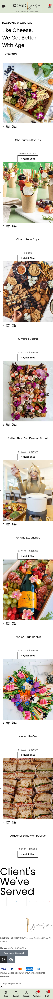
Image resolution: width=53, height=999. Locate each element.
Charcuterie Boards (28, 140)
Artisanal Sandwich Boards (28, 835)
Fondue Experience (28, 537)
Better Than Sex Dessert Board (28, 438)
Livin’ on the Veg (28, 736)
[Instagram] (3, 959)
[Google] (11, 959)
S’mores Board (28, 339)
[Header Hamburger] (3, 6)
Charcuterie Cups (28, 239)
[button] (1, 987)
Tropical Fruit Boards (28, 637)
